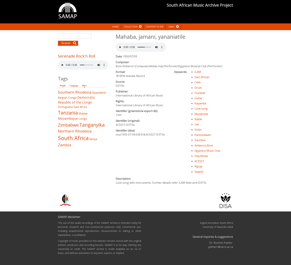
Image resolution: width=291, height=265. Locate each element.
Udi (197, 124)
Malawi (83, 113)
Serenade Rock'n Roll (76, 56)
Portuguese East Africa (72, 107)
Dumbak (200, 93)
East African (202, 77)
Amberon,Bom (204, 145)
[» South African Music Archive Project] (67, 11)
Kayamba (200, 103)
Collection (130, 26)
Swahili (199, 172)
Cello (198, 82)
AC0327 (199, 161)
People (63, 86)
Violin (198, 129)
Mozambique (68, 118)
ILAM (198, 72)
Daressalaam (203, 135)
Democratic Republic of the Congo (76, 100)
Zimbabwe (68, 125)
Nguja (198, 166)
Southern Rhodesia (75, 92)
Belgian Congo (67, 98)
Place (85, 86)
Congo (83, 119)
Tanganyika (92, 124)
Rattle (198, 119)
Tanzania (68, 112)
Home (115, 26)
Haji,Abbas (201, 156)
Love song (201, 108)
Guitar (198, 98)
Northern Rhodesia (75, 131)
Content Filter (154, 26)
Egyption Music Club (207, 151)
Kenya (93, 139)
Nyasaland (99, 92)
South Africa (73, 138)
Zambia (64, 144)
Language (74, 86)
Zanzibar (200, 140)
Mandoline (201, 114)
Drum (198, 88)
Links (172, 26)
